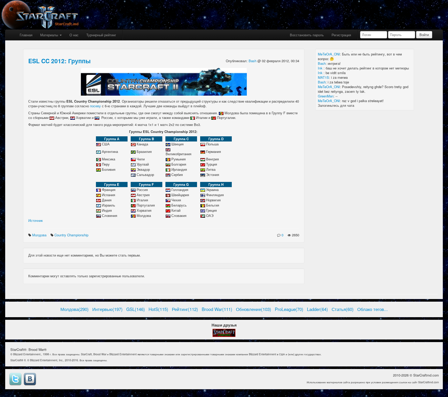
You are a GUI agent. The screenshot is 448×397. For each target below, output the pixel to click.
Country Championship (71, 234)
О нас (74, 34)
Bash (253, 60)
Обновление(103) (253, 309)
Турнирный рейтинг (101, 34)
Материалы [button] (49, 34)
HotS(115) (158, 309)
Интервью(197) (107, 309)
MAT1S (323, 77)
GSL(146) (135, 309)
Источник (35, 220)
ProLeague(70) (289, 309)
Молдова (39, 234)
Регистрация (341, 34)
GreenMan (325, 96)
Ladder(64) (317, 309)
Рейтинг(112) (185, 309)
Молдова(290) (74, 309)
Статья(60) (343, 309)
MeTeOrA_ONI (329, 54)
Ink (321, 68)
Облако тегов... (372, 309)
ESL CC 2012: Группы (59, 60)
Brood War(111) (217, 309)
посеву (95, 105)
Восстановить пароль (307, 34)
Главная (26, 34)
